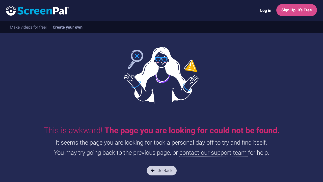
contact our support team (213, 152)
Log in (265, 10)
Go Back (164, 170)
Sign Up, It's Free (296, 10)
